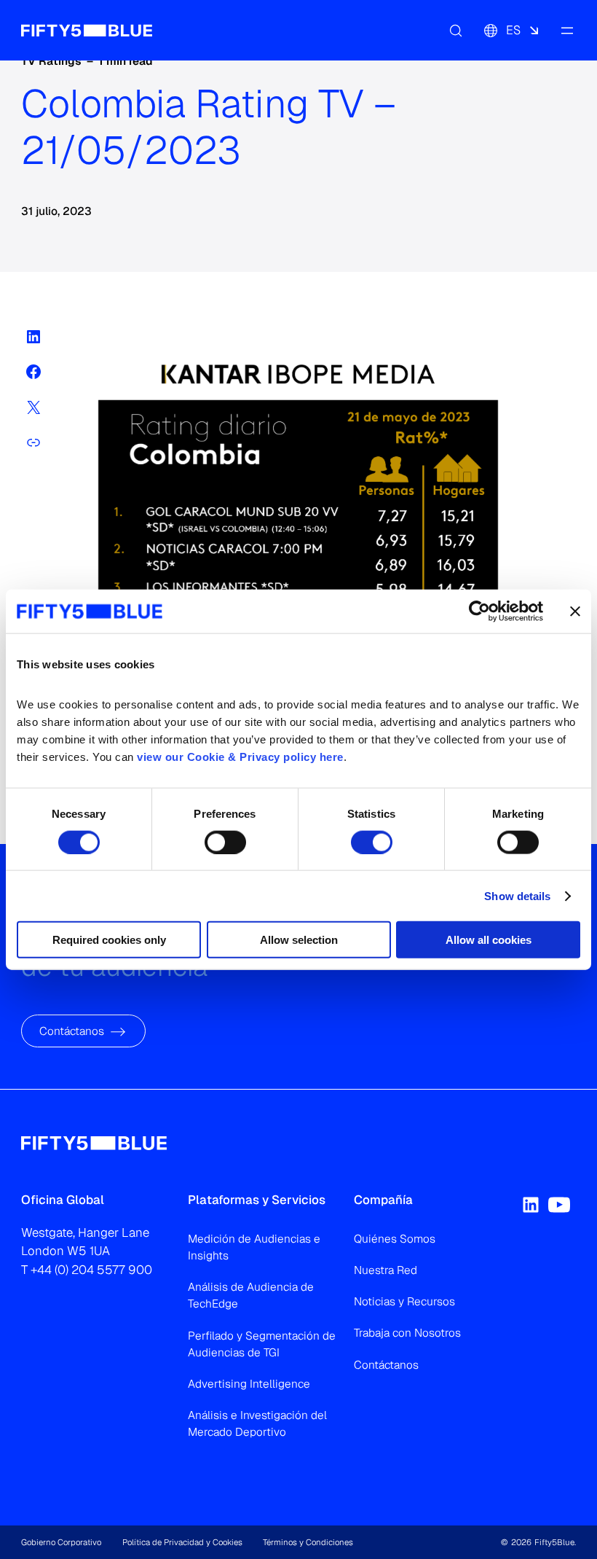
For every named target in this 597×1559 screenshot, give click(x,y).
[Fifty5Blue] (86, 30)
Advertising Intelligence (249, 1383)
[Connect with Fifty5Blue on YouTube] (559, 1205)
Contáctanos (71, 1031)
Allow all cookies (488, 940)
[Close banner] (575, 611)
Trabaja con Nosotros (407, 1332)
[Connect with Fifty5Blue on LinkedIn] (531, 1205)
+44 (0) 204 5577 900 (91, 1270)
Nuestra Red (385, 1270)
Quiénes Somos (394, 1238)
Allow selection (299, 940)
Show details (517, 895)
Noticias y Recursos (404, 1301)
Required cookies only (109, 940)
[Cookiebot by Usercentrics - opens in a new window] (479, 611)
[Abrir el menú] (567, 30)
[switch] (225, 841)
